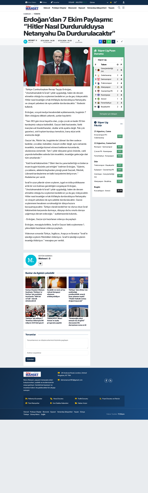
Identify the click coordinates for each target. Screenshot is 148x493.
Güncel (46, 8)
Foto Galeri (32, 2)
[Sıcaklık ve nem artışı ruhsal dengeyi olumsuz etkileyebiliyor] (57, 282)
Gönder (30, 359)
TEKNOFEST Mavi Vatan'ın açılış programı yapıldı (54, 320)
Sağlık (43, 414)
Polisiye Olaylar (59, 8)
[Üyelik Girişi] (123, 2)
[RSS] (110, 381)
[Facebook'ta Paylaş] (100, 42)
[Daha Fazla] (113, 42)
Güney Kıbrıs (35, 414)
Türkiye (37, 14)
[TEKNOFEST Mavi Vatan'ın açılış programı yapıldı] (57, 311)
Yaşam (111, 8)
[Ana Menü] (123, 7)
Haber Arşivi (82, 403)
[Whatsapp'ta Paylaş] (109, 42)
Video (44, 2)
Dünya (82, 412)
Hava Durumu (58, 399)
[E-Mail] (40, 264)
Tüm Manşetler (33, 403)
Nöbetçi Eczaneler (35, 399)
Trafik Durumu (83, 399)
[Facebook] (106, 381)
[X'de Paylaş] (104, 42)
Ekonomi (72, 8)
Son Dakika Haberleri (60, 403)
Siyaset (81, 8)
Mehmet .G (44, 258)
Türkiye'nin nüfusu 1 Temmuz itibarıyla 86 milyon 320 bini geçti (34, 320)
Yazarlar (56, 2)
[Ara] (119, 7)
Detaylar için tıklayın (108, 114)
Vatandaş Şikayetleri (96, 8)
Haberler (27, 14)
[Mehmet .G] (31, 260)
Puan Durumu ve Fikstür (111, 399)
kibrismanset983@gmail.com (71, 380)
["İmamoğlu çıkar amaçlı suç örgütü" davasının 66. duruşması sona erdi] (78, 311)
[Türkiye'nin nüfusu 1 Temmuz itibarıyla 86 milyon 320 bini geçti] (35, 311)
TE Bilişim (121, 414)
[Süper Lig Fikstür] (121, 124)
